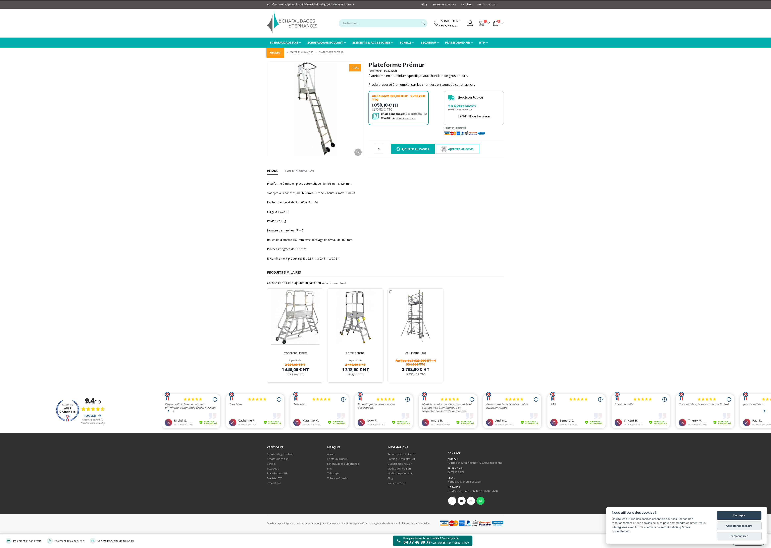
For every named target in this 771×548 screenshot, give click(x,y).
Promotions (274, 483)
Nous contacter (487, 4)
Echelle (271, 463)
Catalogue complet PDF (401, 459)
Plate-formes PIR (277, 473)
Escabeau (273, 468)
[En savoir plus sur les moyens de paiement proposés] (471, 523)
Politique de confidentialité (414, 523)
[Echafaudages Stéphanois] (292, 22)
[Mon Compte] (470, 23)
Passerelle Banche (295, 353)
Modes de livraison (399, 468)
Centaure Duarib (337, 459)
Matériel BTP (274, 478)
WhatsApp (480, 501)
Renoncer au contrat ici (401, 454)
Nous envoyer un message (464, 481)
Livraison (467, 4)
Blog (424, 4)
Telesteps (333, 473)
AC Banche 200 (415, 353)
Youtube (462, 501)
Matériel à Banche (301, 52)
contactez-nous (406, 118)
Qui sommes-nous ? (444, 4)
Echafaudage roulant (280, 454)
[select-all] (334, 283)
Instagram (471, 501)
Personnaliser (739, 536)
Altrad (331, 454)
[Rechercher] (423, 23)
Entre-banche (355, 353)
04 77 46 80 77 (456, 472)
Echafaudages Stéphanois (343, 463)
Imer (330, 468)
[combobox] (383, 23)
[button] (358, 152)
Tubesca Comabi (337, 478)
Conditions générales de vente (379, 523)
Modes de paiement (400, 473)
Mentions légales (351, 523)
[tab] (272, 171)
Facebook (452, 501)
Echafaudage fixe (278, 459)
